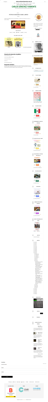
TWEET (14, 32)
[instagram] (6, 1)
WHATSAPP (22, 32)
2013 (35, 289)
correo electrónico (20, 67)
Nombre (2, 367)
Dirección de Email (4, 364)
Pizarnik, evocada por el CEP (38, 280)
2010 (35, 292)
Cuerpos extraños (37, 272)
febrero (36, 286)
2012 (35, 290)
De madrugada (37, 270)
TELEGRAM (18, 32)
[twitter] (4, 1)
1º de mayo (36, 283)
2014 (35, 288)
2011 (34, 291)
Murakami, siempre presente (39, 271)
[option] (9, 43)
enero (36, 287)
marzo (36, 285)
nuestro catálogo (6, 19)
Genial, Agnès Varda (37, 263)
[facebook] (3, 1)
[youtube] (5, 1)
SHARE (11, 32)
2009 (35, 293)
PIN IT (26, 32)
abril (35, 284)
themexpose (24, 399)
